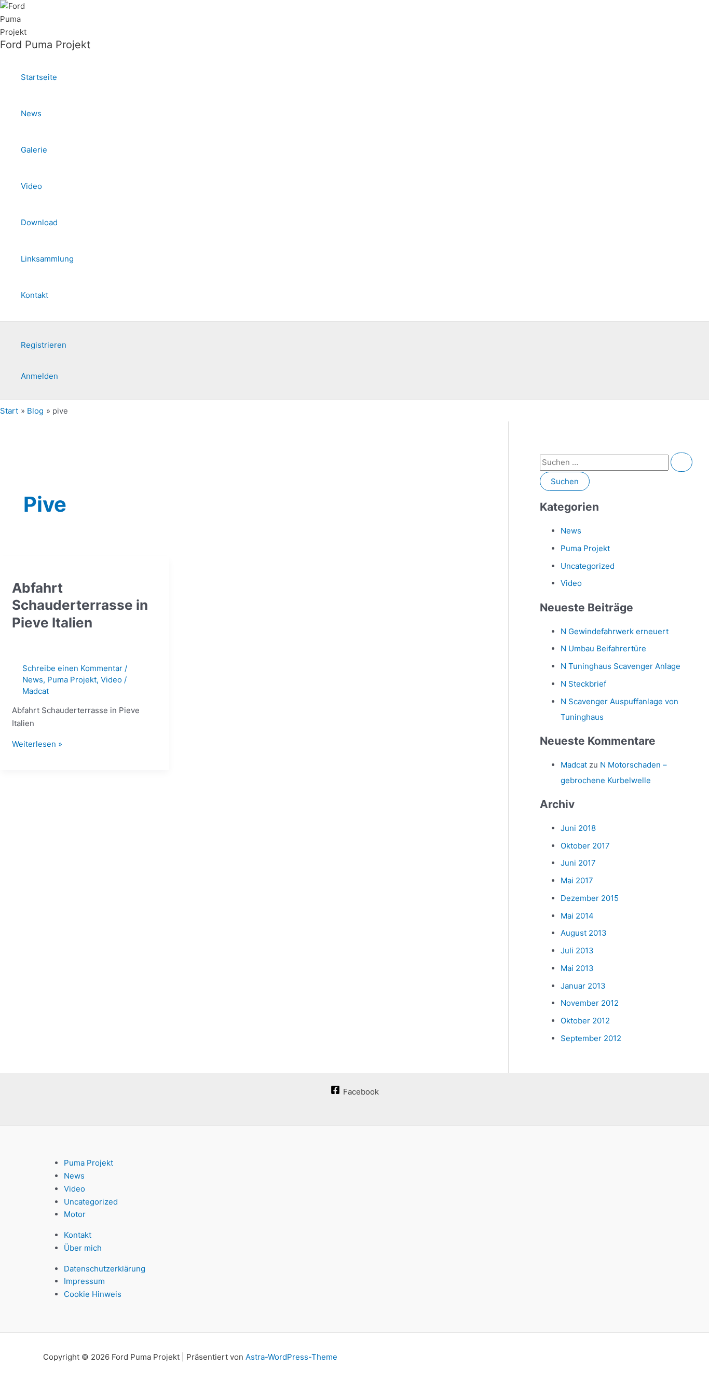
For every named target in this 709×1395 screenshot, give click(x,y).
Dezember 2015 (590, 898)
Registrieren (43, 345)
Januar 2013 (583, 986)
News (31, 113)
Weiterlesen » (37, 744)
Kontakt (34, 295)
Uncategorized (588, 566)
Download (39, 222)
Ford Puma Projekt (45, 44)
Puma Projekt (72, 680)
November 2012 (590, 1003)
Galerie (34, 150)
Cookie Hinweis (92, 1294)
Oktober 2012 (585, 1020)
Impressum (84, 1281)
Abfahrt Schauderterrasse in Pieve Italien (80, 605)
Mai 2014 (577, 916)
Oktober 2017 (585, 846)
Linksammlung (47, 259)
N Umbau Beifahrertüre (603, 648)
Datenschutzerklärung (104, 1269)
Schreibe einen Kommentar (72, 668)
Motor (75, 1214)
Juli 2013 (577, 950)
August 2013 (584, 933)
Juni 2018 (578, 828)
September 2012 (591, 1038)
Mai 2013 (577, 968)
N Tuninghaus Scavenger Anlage (620, 666)
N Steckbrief (583, 684)
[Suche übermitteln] (681, 462)
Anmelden (39, 376)
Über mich (83, 1248)
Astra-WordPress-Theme (291, 1357)
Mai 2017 (577, 880)
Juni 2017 (578, 863)
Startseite (39, 77)
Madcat (574, 765)
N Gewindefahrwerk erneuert (615, 631)
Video (31, 186)
